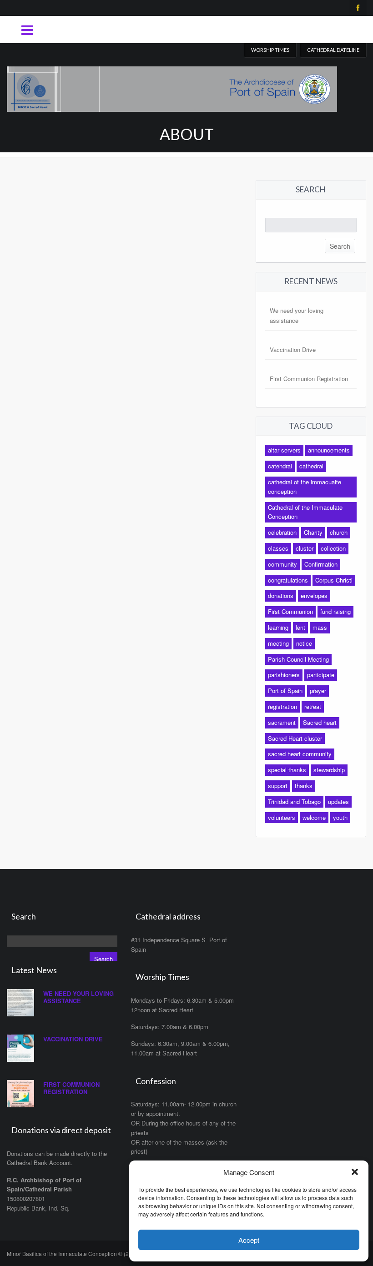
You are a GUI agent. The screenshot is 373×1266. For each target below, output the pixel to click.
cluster (304, 548)
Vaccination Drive (293, 349)
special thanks (287, 769)
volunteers (281, 817)
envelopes (314, 595)
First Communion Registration (309, 378)
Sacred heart (320, 722)
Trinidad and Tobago (294, 801)
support (277, 785)
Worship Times (270, 50)
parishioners (284, 674)
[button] (354, 1171)
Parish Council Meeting (298, 659)
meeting (278, 643)
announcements (329, 450)
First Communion (290, 611)
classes (278, 548)
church (339, 532)
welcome (314, 817)
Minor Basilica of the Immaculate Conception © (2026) (73, 1253)
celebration (282, 532)
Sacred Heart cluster (295, 738)
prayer (318, 690)
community (282, 564)
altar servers (284, 450)
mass (320, 627)
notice (304, 643)
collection (333, 548)
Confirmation (321, 564)
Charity (313, 532)
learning (278, 627)
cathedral (311, 466)
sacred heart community (300, 753)
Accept (248, 1240)
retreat (312, 706)
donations (280, 595)
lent (300, 627)
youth (340, 817)
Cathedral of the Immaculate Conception (305, 512)
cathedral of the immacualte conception (304, 486)
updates (338, 801)
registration (282, 706)
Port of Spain (285, 690)
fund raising (335, 611)
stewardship (329, 769)
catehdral (280, 466)
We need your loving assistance (78, 997)
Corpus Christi (334, 580)
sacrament (282, 722)
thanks (304, 785)
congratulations (288, 580)
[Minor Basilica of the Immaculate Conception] (172, 86)
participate (320, 674)
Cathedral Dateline (333, 50)
